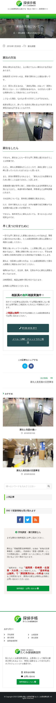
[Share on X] (24, 366)
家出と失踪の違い (28, 429)
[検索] (49, 486)
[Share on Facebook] (31, 366)
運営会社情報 (29, 672)
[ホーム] (14, 33)
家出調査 (32, 46)
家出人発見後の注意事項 (28, 470)
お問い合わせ (29, 676)
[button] (28, 16)
